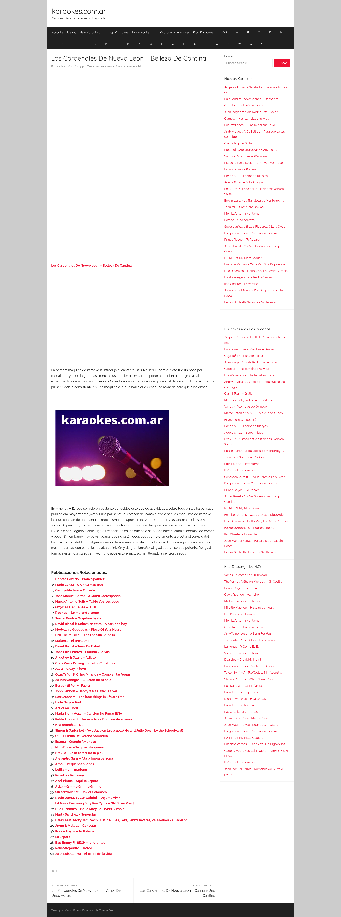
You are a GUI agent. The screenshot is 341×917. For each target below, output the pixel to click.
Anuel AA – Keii (66, 708)
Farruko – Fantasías (69, 775)
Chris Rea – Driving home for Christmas (85, 663)
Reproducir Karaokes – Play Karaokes (186, 32)
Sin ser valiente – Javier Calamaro (81, 792)
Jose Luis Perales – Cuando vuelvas (82, 652)
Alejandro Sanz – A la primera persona (84, 758)
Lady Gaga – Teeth (69, 702)
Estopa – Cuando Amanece (75, 741)
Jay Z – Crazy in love (70, 669)
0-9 (224, 32)
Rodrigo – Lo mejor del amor (77, 612)
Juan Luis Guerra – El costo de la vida (83, 854)
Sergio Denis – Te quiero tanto (78, 618)
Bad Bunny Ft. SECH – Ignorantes (80, 842)
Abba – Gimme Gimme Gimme (78, 786)
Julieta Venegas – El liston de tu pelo (83, 680)
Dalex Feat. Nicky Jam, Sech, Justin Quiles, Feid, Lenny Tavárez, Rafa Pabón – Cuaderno (121, 820)
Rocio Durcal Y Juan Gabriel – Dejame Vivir (87, 798)
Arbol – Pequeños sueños (74, 764)
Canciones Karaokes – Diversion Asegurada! (114, 66)
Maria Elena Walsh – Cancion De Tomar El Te (88, 713)
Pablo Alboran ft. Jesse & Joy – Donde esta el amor (93, 719)
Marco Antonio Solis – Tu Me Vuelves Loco (87, 601)
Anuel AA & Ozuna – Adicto (75, 657)
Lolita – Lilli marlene (71, 769)
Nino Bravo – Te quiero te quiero (79, 747)
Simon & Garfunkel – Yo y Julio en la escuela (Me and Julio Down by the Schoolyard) (119, 730)
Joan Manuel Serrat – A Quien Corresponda (88, 596)
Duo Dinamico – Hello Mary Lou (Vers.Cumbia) (90, 809)
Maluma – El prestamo (72, 641)
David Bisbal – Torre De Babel (77, 646)
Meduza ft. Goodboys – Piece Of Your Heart (88, 629)
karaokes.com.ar (79, 11)
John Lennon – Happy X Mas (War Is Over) (86, 691)
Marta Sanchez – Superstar (75, 814)
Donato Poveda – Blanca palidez (80, 579)
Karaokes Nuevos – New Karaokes (76, 32)
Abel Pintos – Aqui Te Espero (76, 781)
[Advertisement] (133, 108)
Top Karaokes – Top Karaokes (130, 32)
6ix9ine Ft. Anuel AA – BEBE (76, 607)
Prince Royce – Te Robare (74, 831)
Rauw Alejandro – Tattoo (73, 848)
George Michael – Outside (75, 590)
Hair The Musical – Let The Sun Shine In (85, 635)
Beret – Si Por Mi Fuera (72, 685)
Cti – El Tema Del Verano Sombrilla (81, 736)
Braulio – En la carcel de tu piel (79, 753)
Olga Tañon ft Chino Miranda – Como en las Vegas (92, 674)
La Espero (62, 837)
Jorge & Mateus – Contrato (75, 825)
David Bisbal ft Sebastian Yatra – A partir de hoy (91, 624)
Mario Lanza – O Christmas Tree (79, 585)
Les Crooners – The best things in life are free (90, 697)
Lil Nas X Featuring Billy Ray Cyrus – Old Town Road (94, 803)
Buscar (229, 56)
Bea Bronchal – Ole (70, 725)
